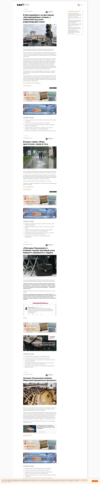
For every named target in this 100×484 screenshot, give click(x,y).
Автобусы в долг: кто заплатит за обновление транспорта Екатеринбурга (37, 236)
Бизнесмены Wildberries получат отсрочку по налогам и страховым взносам (39, 227)
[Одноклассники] (51, 88)
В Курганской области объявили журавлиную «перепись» (37, 470)
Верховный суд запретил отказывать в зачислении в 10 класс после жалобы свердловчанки (39, 224)
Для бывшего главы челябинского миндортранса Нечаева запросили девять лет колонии (40, 366)
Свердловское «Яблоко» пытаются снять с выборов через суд (75, 18)
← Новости (25, 9)
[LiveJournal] (56, 88)
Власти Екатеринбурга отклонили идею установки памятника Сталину (75, 25)
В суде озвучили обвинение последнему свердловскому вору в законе (40, 130)
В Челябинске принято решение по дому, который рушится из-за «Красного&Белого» (74, 21)
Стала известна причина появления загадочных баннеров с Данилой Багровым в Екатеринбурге (39, 125)
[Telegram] (53, 88)
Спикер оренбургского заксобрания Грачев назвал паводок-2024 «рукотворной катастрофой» (74, 32)
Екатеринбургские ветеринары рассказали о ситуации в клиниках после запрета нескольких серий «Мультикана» (39, 233)
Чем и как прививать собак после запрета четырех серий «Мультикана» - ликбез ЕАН (40, 121)
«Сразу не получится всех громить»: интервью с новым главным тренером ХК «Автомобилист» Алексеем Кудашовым (39, 128)
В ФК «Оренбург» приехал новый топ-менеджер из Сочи (37, 356)
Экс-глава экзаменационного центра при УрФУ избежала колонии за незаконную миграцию (40, 360)
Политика (25, 435)
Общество (25, 85)
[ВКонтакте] (50, 88)
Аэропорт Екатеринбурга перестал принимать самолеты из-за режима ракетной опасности (75, 14)
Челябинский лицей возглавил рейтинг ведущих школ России (74, 28)
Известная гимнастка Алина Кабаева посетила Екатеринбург (38, 468)
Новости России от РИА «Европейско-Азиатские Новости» (20, 5)
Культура (29, 85)
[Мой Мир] (54, 88)
